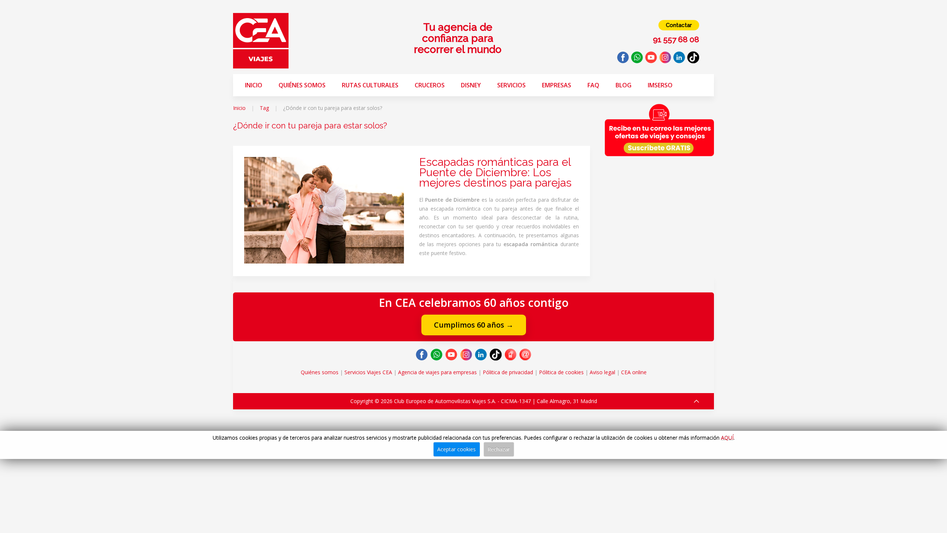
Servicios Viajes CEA (368, 372)
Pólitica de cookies (561, 372)
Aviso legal (602, 372)
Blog (623, 85)
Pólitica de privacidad (508, 372)
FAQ (593, 85)
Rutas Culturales (370, 85)
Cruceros (430, 85)
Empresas (556, 85)
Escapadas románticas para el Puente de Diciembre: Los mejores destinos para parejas (495, 172)
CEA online (634, 372)
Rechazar (499, 449)
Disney (471, 85)
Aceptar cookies (456, 449)
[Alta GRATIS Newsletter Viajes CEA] (659, 130)
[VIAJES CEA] (261, 40)
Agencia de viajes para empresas (437, 372)
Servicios (511, 85)
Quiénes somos (302, 85)
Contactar (679, 25)
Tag (264, 107)
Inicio (253, 85)
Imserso (660, 85)
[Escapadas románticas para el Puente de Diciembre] (324, 209)
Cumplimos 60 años (473, 325)
